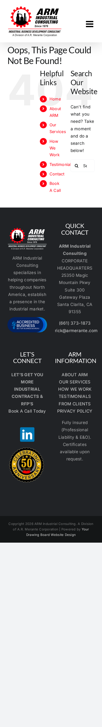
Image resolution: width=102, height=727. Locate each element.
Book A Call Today (27, 411)
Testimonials (61, 164)
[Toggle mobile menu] (90, 23)
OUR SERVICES (74, 381)
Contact (57, 173)
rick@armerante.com (76, 330)
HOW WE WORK (75, 389)
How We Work (55, 148)
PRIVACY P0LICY (75, 411)
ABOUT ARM (75, 374)
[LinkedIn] (27, 434)
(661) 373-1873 (75, 323)
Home (55, 98)
